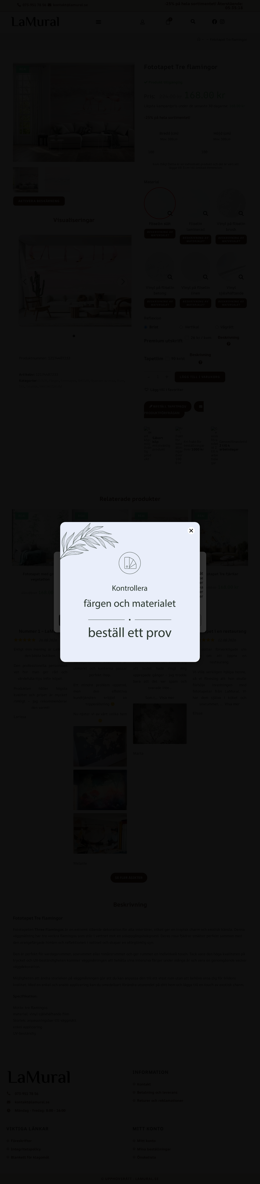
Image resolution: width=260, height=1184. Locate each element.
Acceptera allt (94, 620)
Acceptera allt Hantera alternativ (166, 620)
